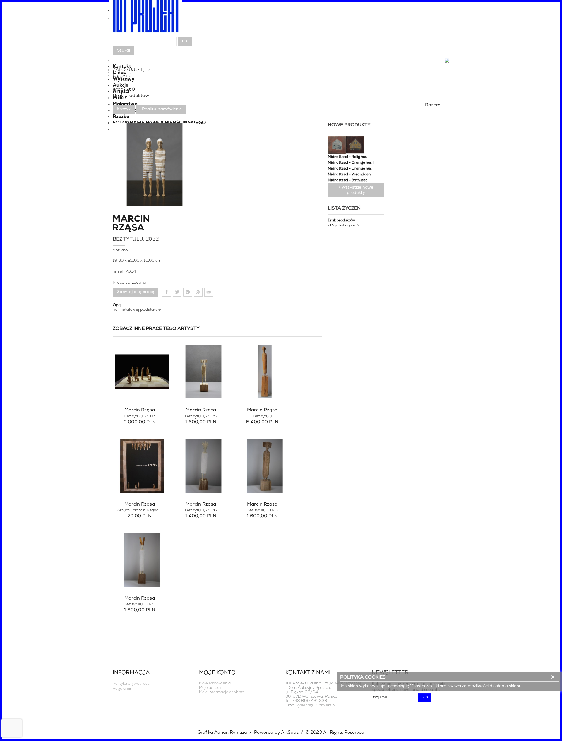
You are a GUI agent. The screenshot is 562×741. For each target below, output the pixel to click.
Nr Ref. (119, 271)
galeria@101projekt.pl (316, 705)
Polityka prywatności (131, 684)
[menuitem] (281, 19)
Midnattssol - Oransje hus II (351, 163)
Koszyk (124, 109)
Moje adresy (210, 688)
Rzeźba (121, 116)
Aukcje (120, 85)
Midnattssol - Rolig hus (347, 157)
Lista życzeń (344, 208)
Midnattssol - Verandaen (349, 174)
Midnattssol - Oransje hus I (350, 168)
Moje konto (217, 673)
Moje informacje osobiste (222, 692)
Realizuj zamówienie (162, 109)
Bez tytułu (139, 416)
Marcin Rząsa (131, 224)
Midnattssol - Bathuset (347, 180)
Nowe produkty (349, 125)
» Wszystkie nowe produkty (356, 190)
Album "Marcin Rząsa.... (139, 510)
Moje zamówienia (215, 683)
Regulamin (122, 689)
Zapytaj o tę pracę (135, 292)
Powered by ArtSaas (276, 732)
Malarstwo (125, 104)
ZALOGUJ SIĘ (128, 70)
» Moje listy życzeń (343, 225)
